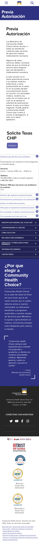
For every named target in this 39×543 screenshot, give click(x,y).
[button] (32, 3)
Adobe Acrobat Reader (10, 540)
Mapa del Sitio (7, 527)
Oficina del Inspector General (12, 533)
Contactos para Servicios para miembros (15, 157)
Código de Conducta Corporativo (22, 529)
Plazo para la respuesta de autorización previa (17, 208)
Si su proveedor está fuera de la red (14, 216)
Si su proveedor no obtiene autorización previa (17, 212)
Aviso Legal (6, 529)
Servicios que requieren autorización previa (16, 195)
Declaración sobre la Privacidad (22, 527)
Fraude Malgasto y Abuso (11, 531)
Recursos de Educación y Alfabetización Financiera (19, 535)
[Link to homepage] (19, 3)
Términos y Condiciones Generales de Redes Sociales (20, 537)
